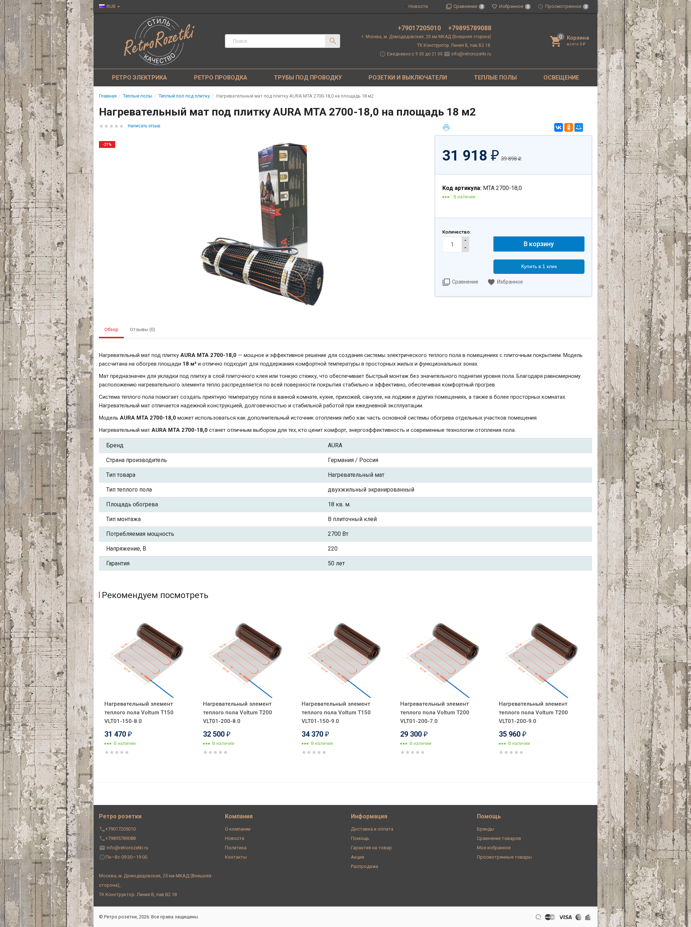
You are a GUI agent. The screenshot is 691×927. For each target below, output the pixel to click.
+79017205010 (420, 28)
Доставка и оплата (372, 829)
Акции (357, 857)
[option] (148, 692)
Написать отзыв (144, 125)
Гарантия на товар (371, 847)
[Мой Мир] (578, 127)
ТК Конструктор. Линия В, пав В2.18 (138, 894)
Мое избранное (494, 847)
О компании (237, 829)
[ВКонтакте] (558, 127)
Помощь (360, 838)
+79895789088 (469, 28)
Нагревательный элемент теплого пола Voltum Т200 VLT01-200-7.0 (434, 712)
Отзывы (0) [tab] (142, 329)
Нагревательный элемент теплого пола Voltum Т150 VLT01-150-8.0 (138, 712)
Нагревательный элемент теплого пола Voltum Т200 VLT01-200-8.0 (237, 712)
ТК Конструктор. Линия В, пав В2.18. (454, 45)
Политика (236, 847)
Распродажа (364, 866)
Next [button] (590, 693)
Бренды (485, 829)
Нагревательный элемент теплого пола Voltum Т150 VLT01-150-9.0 (336, 712)
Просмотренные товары (504, 857)
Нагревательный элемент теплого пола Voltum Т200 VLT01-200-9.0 (533, 712)
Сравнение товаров (499, 838)
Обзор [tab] (111, 329)
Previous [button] (101, 693)
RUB (111, 6)
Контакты (236, 857)
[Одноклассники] (568, 127)
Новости (418, 6)
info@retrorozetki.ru (471, 53)
